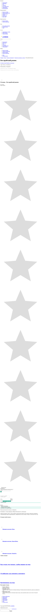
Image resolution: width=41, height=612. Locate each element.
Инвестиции (5, 597)
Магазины (4, 3)
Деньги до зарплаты (6, 51)
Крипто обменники (6, 596)
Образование (5, 7)
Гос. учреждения (6, 6)
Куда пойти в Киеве (6, 25)
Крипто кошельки (6, 21)
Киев (5, 57)
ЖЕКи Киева (5, 32)
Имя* (11, 498)
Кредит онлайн (5, 50)
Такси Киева (5, 600)
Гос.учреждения (5, 45)
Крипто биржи (5, 20)
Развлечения (5, 2)
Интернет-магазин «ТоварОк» (10, 553)
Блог (3, 27)
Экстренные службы (6, 31)
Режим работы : (3, 66)
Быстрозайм (5, 15)
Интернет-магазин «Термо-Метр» (10, 541)
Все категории (5, 8)
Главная (1, 57)
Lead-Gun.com (14, 608)
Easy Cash (4, 16)
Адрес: (1, 64)
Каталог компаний (10, 57)
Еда (3, 4)
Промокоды (5, 598)
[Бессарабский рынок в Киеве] (9, 79)
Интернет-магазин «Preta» (9, 529)
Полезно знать (5, 26)
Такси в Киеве (5, 33)
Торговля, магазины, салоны (20, 57)
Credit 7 (4, 14)
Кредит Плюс (5, 13)
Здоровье (4, 5)
